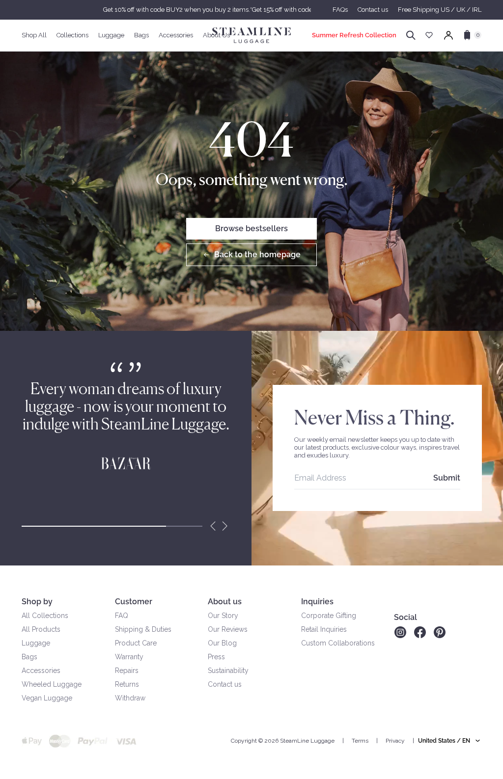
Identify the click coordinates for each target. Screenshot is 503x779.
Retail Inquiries (324, 629)
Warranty (129, 657)
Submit (446, 478)
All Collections (45, 615)
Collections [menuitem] (72, 35)
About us (225, 601)
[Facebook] (420, 632)
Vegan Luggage (47, 698)
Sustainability (228, 670)
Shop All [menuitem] (34, 35)
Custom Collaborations (338, 643)
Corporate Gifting (328, 615)
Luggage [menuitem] (111, 35)
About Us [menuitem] (216, 35)
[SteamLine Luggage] (251, 35)
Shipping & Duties (143, 629)
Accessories (41, 670)
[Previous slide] (213, 526)
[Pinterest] (440, 632)
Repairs (127, 670)
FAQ (121, 615)
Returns (127, 684)
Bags (29, 657)
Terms (360, 740)
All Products (41, 629)
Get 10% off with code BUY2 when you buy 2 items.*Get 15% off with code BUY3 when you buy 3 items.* (251, 9)
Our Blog (222, 643)
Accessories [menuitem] (176, 35)
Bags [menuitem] (141, 35)
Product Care (136, 643)
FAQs (340, 9)
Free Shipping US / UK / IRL (439, 9)
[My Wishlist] (429, 35)
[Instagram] (400, 632)
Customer (133, 601)
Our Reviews (228, 629)
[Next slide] (225, 526)
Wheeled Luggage (52, 684)
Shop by (37, 601)
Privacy (395, 740)
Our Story (223, 615)
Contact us (373, 9)
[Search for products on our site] (411, 35)
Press (216, 657)
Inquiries (317, 601)
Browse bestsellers (251, 228)
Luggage (36, 643)
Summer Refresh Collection (354, 35)
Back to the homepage (257, 254)
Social (405, 617)
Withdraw (130, 698)
